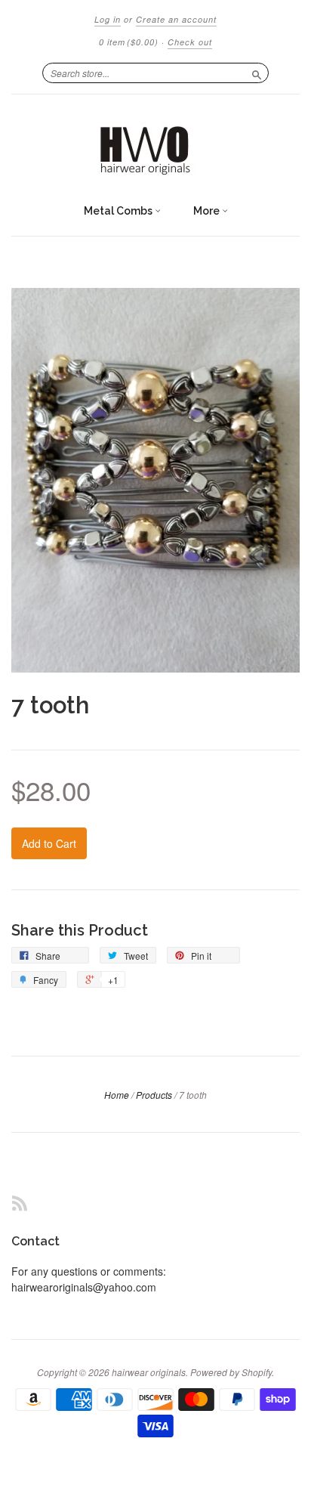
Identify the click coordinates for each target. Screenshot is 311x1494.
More (207, 211)
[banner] (155, 145)
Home (116, 1094)
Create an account (176, 19)
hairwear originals (149, 1372)
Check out (190, 42)
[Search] (256, 72)
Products (154, 1094)
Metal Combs (119, 211)
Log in (107, 19)
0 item (129, 42)
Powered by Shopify (231, 1372)
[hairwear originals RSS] (19, 1202)
